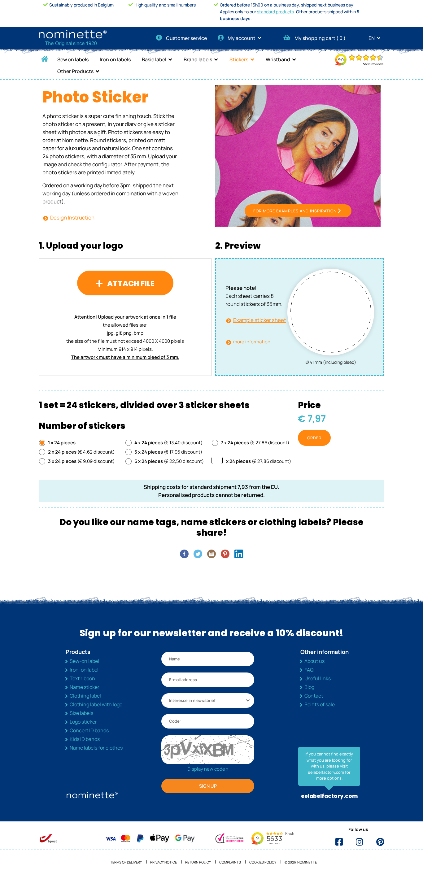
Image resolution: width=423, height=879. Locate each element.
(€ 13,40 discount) (168, 442)
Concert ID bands (89, 730)
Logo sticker (83, 721)
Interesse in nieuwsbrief (192, 700)
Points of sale (319, 704)
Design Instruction (72, 217)
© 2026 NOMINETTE (301, 862)
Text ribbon (82, 678)
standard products (275, 12)
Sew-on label (84, 661)
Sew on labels (73, 59)
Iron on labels (115, 59)
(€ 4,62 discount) (81, 452)
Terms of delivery (126, 862)
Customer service (186, 38)
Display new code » (208, 769)
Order (314, 438)
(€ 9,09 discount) (81, 461)
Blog (309, 687)
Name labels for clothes (96, 747)
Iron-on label (84, 669)
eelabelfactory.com (329, 796)
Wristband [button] (278, 59)
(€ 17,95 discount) (168, 452)
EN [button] (372, 38)
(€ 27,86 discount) (255, 442)
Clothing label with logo (96, 704)
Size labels (81, 713)
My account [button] (242, 38)
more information (251, 341)
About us (314, 661)
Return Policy (198, 862)
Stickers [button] (238, 59)
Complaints (230, 862)
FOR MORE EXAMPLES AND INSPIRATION (295, 211)
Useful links (317, 678)
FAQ (309, 669)
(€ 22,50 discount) (169, 461)
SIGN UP (208, 786)
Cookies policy (262, 862)
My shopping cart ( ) (320, 38)
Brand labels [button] (198, 59)
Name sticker (84, 687)
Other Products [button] (75, 71)
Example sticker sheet (259, 320)
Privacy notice (163, 862)
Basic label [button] (154, 59)
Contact (313, 695)
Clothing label (85, 695)
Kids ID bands (85, 739)
